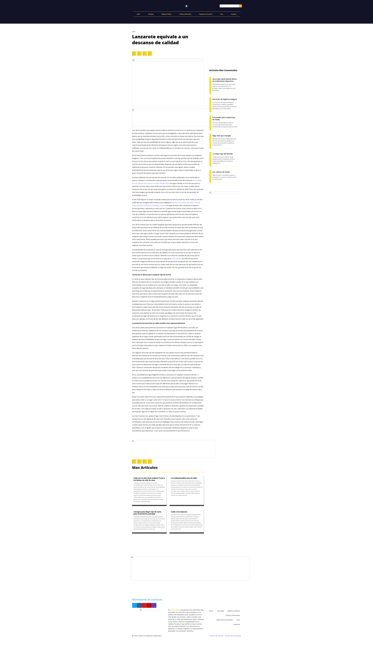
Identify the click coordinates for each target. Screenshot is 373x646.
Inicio (138, 14)
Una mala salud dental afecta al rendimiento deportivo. (224, 80)
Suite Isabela (176, 258)
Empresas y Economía (205, 14)
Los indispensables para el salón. (184, 478)
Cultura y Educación (185, 14)
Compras (233, 14)
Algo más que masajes (221, 135)
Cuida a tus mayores (179, 512)
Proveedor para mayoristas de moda (223, 118)
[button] (134, 53)
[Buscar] (240, 5)
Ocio (221, 14)
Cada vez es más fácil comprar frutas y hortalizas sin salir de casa (149, 479)
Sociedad (151, 14)
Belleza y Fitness (166, 14)
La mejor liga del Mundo (222, 154)
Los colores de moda (221, 172)
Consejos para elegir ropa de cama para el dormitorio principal (147, 513)
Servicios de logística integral (224, 99)
